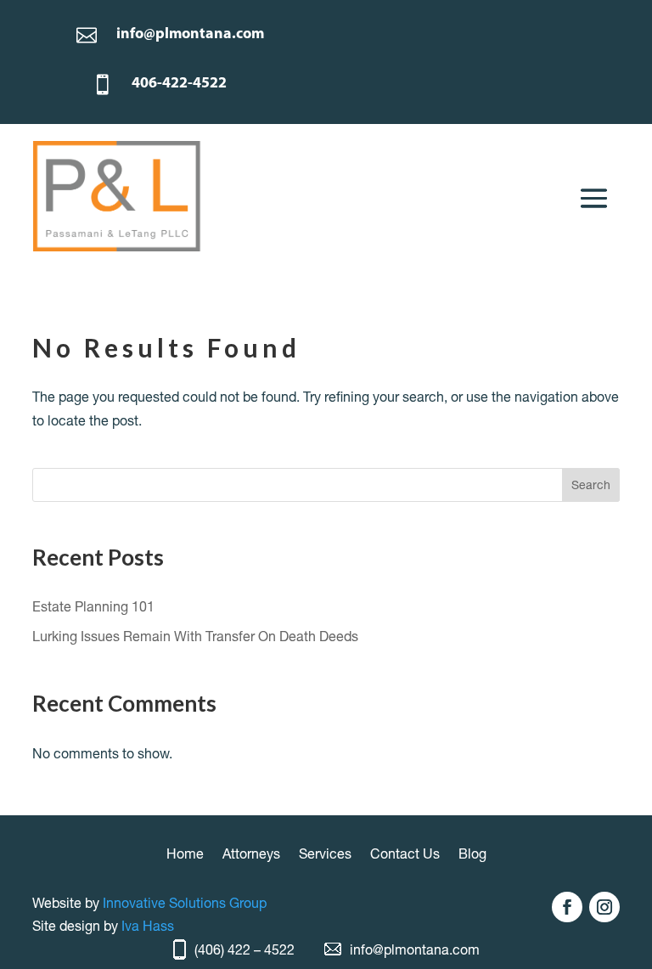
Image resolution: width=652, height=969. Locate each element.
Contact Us (405, 855)
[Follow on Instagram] (604, 907)
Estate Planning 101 (93, 606)
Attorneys (251, 855)
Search (590, 485)
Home (185, 855)
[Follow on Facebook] (567, 907)
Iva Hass (147, 925)
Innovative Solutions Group (185, 902)
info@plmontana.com (415, 949)
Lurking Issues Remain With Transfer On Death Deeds (195, 636)
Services (325, 855)
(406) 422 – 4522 (244, 949)
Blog (472, 855)
